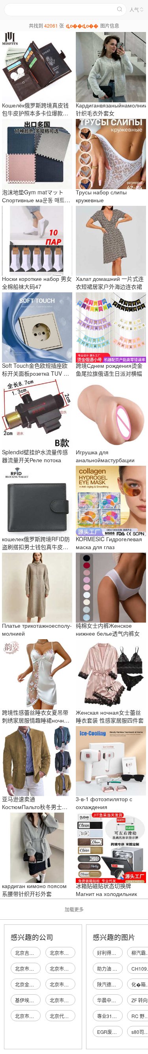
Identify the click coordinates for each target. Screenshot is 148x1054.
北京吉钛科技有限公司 (38, 952)
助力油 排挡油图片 (116, 968)
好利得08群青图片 (116, 952)
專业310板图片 (113, 1016)
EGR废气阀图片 (114, 1031)
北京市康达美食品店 (36, 1016)
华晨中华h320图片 (117, 1000)
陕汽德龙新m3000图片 (121, 984)
